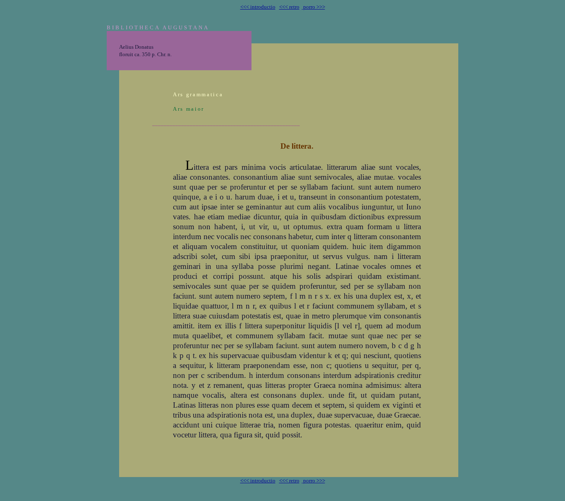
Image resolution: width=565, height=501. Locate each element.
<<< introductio (257, 7)
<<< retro (289, 7)
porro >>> (313, 7)
